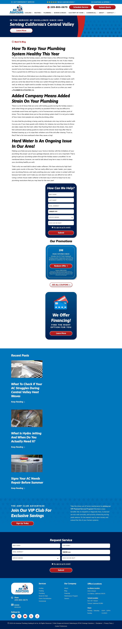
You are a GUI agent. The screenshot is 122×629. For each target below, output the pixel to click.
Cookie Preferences (61, 626)
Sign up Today (22, 523)
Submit (61, 233)
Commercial (42, 601)
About (66, 588)
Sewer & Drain (43, 596)
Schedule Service (80, 7)
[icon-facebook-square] (13, 616)
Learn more (21, 30)
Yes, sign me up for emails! (62, 227)
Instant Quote (105, 7)
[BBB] (37, 616)
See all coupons (60, 285)
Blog (65, 591)
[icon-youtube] (25, 616)
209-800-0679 (59, 7)
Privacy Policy (108, 623)
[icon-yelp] (31, 616)
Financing (67, 593)
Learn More (61, 333)
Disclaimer (99, 623)
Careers (66, 598)
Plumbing (42, 593)
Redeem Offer (60, 266)
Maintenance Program (71, 596)
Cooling (41, 588)
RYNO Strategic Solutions (86, 623)
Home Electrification (45, 598)
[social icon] (19, 616)
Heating (41, 591)
